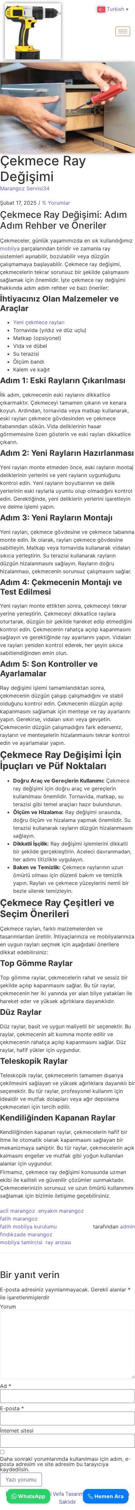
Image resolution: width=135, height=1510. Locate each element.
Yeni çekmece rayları (39, 322)
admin (127, 1226)
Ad (5, 1386)
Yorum (8, 1306)
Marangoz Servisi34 (24, 188)
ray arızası (58, 1242)
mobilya (10, 248)
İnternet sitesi (16, 1430)
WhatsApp (31, 1496)
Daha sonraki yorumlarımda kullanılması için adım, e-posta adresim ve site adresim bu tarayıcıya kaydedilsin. (65, 1464)
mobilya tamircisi (21, 1242)
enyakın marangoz (61, 1210)
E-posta (12, 1408)
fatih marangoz (19, 1218)
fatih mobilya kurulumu (28, 1226)
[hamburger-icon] (122, 31)
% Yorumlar (56, 202)
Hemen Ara (108, 1496)
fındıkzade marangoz (26, 1234)
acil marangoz (17, 1210)
